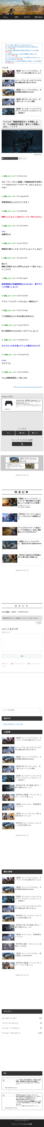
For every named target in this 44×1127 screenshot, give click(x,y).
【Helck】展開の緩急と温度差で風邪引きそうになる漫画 (23, 50)
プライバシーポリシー (22, 1120)
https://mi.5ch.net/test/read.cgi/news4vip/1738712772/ (29, 387)
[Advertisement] (22, 29)
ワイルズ (23, 158)
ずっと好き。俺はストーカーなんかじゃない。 (20, 45)
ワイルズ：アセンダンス (10, 158)
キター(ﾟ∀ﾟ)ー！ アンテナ (13, 724)
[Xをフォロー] (22, 444)
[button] (35, 433)
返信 (39, 623)
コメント (6, 632)
